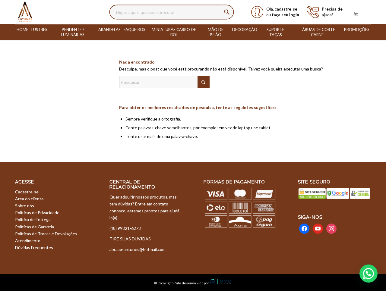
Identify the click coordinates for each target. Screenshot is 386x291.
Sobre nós (24, 205)
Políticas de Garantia (34, 226)
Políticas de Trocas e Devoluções (46, 233)
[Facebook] (304, 228)
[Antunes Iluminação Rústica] (25, 12)
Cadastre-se (27, 191)
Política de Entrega (33, 219)
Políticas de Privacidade (37, 212)
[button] (368, 273)
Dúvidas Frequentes (34, 247)
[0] (356, 14)
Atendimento (27, 240)
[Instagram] (331, 228)
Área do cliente (29, 198)
